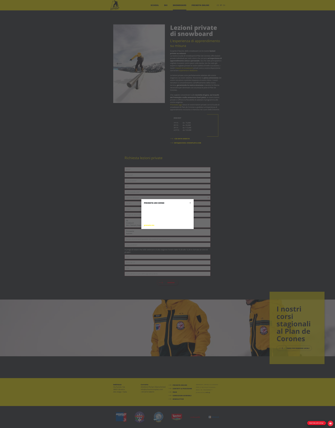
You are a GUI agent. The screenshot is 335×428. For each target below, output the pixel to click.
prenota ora (149, 225)
